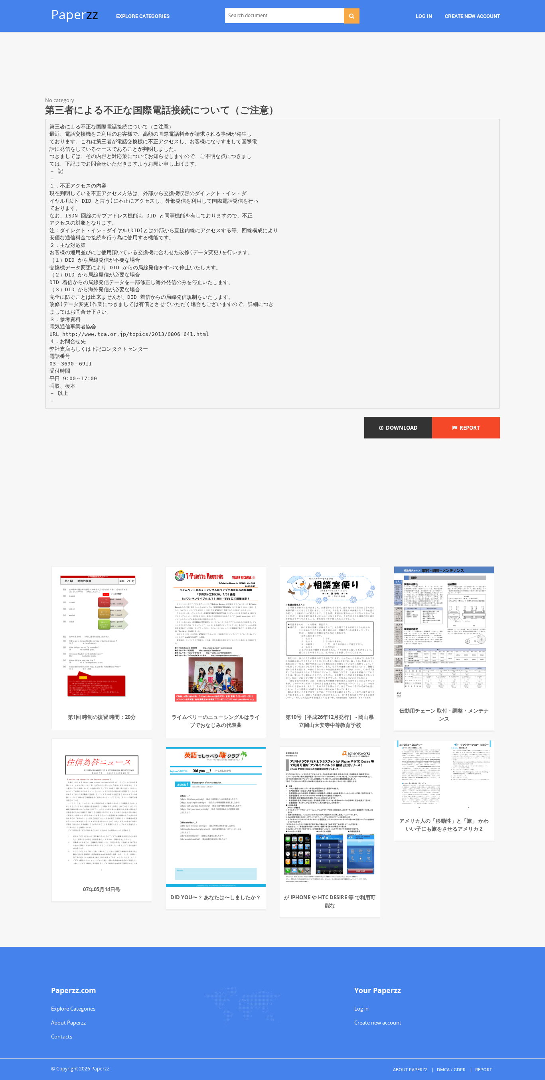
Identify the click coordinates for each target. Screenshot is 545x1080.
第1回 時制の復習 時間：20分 (102, 717)
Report (468, 427)
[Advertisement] (272, 66)
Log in (361, 1008)
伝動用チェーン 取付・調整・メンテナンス (444, 714)
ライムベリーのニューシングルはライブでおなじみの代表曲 (216, 721)
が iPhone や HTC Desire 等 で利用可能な (329, 901)
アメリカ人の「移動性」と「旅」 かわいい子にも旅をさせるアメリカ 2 (444, 824)
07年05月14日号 (101, 889)
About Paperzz (68, 1022)
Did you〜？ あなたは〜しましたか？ (215, 897)
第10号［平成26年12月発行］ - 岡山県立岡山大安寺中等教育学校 (330, 721)
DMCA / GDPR (451, 1069)
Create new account (377, 1022)
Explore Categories (73, 1008)
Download (400, 427)
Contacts (61, 1036)
